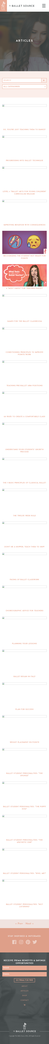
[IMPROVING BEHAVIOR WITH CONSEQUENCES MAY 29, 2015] (24, 211)
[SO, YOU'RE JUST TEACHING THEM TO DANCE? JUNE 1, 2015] (24, 116)
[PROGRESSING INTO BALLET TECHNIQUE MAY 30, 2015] (24, 147)
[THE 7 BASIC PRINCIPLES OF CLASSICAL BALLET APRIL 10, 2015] (24, 469)
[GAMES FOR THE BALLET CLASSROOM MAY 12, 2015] (24, 306)
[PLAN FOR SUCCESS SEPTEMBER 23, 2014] (24, 694)
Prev (20, 923)
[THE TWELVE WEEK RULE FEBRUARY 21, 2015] (24, 501)
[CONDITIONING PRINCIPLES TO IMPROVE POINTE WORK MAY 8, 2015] (24, 338)
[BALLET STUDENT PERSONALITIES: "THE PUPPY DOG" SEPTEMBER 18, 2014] (24, 793)
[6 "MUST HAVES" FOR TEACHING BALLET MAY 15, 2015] (24, 275)
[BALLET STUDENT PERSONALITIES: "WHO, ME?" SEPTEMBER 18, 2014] (24, 859)
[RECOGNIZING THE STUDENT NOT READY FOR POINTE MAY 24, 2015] (24, 242)
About (24, 986)
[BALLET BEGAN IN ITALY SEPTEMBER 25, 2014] (24, 662)
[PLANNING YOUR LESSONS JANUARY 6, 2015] (24, 629)
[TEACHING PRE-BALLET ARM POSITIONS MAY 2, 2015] (24, 372)
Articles (24, 991)
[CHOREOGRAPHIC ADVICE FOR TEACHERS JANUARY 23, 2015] (24, 597)
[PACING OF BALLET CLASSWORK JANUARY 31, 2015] (24, 565)
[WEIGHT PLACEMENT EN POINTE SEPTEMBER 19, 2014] (24, 727)
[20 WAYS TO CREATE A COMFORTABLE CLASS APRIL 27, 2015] (24, 403)
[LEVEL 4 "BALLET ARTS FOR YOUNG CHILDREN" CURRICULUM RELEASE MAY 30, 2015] (24, 178)
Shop (24, 996)
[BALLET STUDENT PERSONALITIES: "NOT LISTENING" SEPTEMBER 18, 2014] (24, 890)
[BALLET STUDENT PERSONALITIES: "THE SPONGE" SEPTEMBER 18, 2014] (24, 759)
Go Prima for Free (24, 980)
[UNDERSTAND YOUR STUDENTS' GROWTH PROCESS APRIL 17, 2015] (24, 435)
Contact (25, 1000)
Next (28, 923)
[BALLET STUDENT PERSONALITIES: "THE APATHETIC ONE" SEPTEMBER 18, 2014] (24, 826)
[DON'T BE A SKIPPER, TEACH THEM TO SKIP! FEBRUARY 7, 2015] (24, 533)
